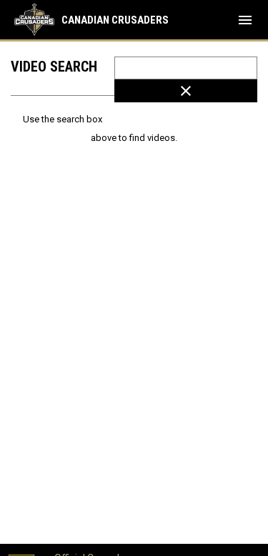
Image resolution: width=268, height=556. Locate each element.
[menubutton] (245, 20)
